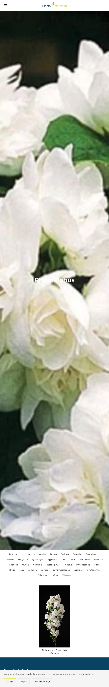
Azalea (42, 554)
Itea (73, 559)
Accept (10, 681)
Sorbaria (32, 570)
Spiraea (45, 570)
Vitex (55, 575)
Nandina (37, 564)
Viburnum (43, 575)
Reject (24, 681)
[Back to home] (54, 5)
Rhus (12, 570)
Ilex (65, 559)
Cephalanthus (93, 554)
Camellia (77, 554)
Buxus (53, 554)
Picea (97, 564)
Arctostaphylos (16, 554)
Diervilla (10, 559)
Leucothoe (84, 559)
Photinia (68, 564)
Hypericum (53, 559)
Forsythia (23, 559)
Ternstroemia (93, 570)
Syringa (78, 570)
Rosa (21, 570)
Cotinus (65, 554)
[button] (5, 5)
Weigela (66, 575)
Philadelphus (52, 564)
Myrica (25, 564)
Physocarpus (83, 564)
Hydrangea (37, 559)
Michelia (13, 564)
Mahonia (98, 559)
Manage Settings (42, 681)
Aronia (31, 554)
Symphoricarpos (61, 570)
